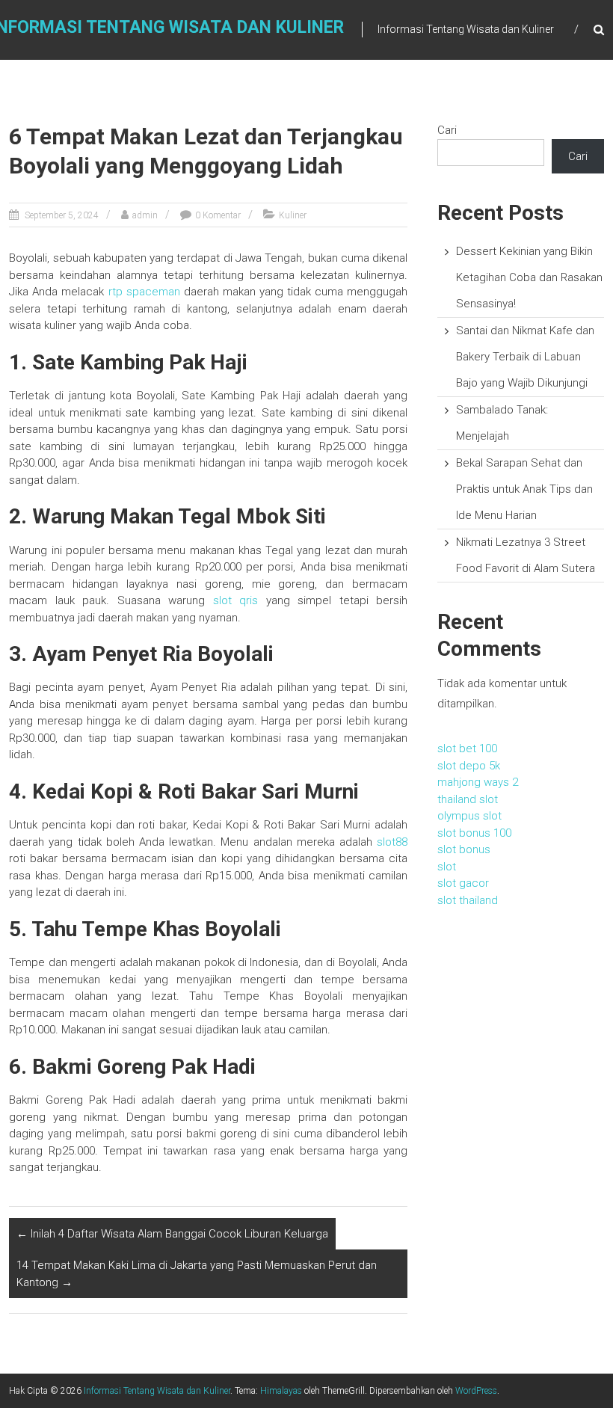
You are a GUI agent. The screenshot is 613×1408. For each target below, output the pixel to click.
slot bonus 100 (474, 833)
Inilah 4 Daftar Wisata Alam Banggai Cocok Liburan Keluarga (172, 1234)
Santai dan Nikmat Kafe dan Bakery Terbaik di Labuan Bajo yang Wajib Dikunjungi (525, 357)
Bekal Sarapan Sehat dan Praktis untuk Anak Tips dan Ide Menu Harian (524, 489)
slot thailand (467, 900)
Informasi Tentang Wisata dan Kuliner (157, 1391)
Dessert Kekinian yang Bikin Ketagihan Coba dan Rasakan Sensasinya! (529, 277)
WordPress (476, 1391)
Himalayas (281, 1391)
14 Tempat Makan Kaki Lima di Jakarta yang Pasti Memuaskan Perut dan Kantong (196, 1273)
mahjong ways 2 (477, 782)
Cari (447, 130)
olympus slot (469, 816)
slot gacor (463, 883)
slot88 (392, 842)
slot (446, 866)
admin (145, 215)
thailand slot (467, 799)
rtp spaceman (144, 291)
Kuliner (292, 215)
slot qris (236, 600)
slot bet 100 (467, 748)
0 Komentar (218, 215)
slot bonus (463, 849)
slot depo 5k (468, 765)
